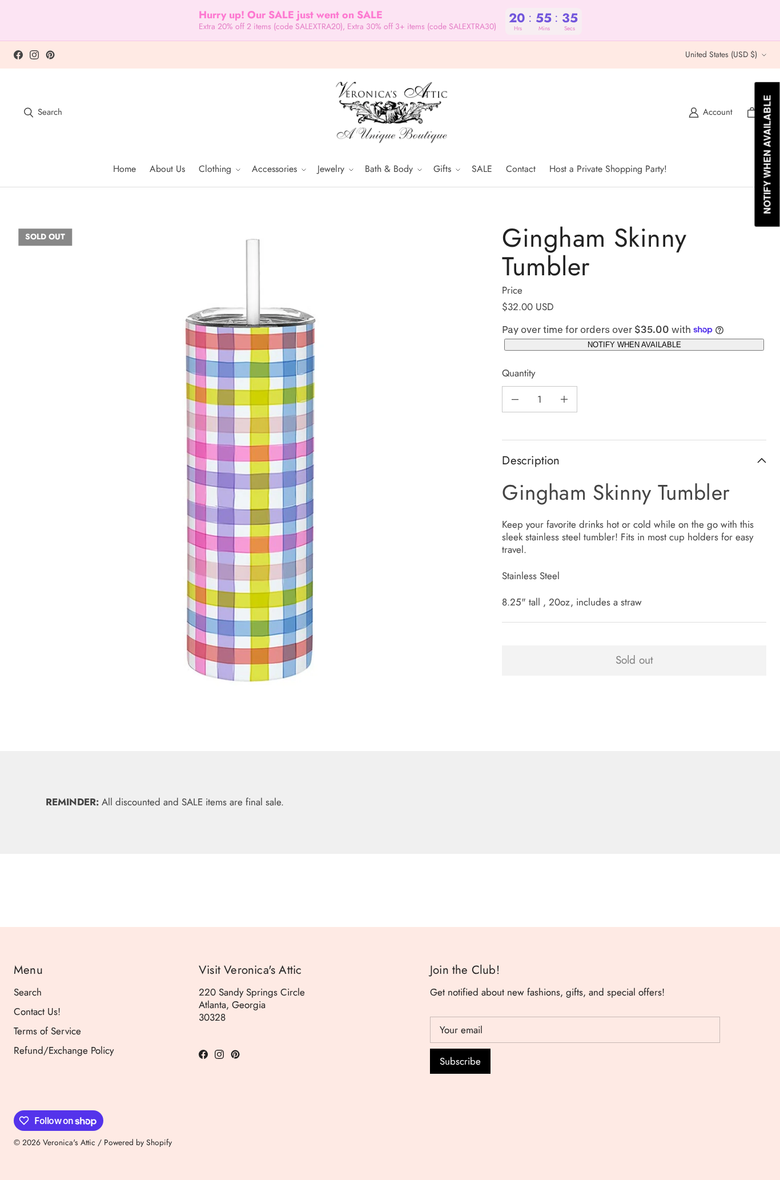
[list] (249, 459)
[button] (218, 169)
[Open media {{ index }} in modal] (249, 459)
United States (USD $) (721, 54)
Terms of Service (47, 1031)
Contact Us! (37, 1011)
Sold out (634, 660)
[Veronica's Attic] (391, 112)
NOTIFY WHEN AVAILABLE (634, 344)
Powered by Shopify (138, 1142)
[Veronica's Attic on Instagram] (34, 55)
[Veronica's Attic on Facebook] (18, 55)
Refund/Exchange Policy (64, 1050)
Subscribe (460, 1061)
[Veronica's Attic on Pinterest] (50, 55)
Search (28, 992)
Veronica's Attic (69, 1142)
